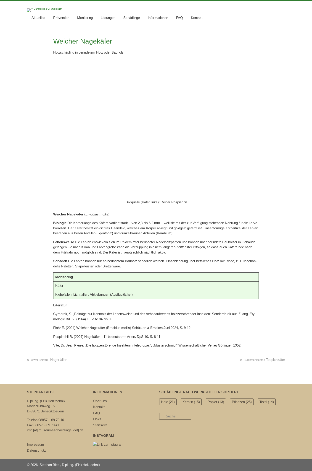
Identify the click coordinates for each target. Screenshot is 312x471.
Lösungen (108, 18)
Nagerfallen (47, 360)
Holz (168, 402)
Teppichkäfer (262, 360)
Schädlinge (131, 18)
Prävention (61, 18)
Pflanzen (242, 402)
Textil (266, 402)
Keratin (191, 402)
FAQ (179, 18)
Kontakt (196, 18)
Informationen (158, 18)
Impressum (35, 444)
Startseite (100, 425)
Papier (216, 402)
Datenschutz (36, 450)
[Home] (44, 8)
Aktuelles (38, 18)
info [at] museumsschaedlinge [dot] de (55, 430)
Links (97, 419)
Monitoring (85, 18)
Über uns (100, 401)
